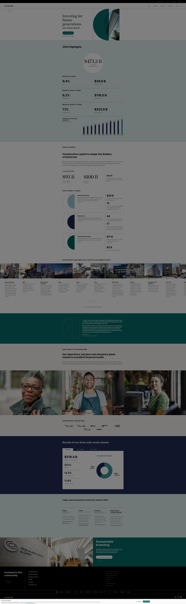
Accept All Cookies (146, 601)
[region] (93, 601)
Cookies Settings (139, 601)
